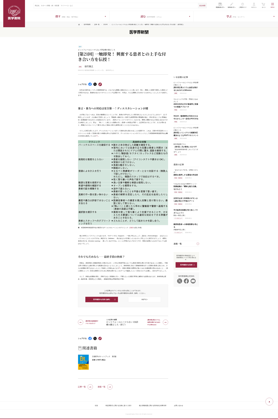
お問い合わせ (178, 405)
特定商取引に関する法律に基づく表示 (118, 405)
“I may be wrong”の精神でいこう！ (186, 186)
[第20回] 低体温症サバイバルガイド (92, 322)
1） (97, 135)
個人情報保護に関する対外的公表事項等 (152, 405)
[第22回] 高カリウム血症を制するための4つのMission (153, 322)
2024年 (105, 24)
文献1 (132, 227)
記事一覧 (96, 24)
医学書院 (14, 13)
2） (120, 267)
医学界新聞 (87, 24)
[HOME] (79, 24)
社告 (96, 405)
